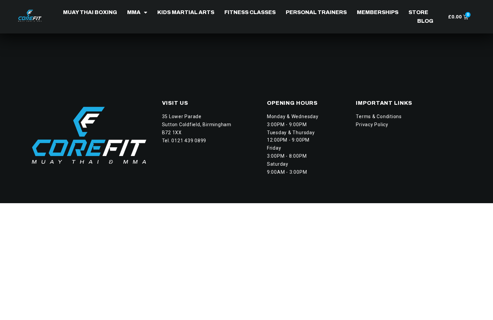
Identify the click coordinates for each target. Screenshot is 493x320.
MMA (134, 12)
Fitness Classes (250, 12)
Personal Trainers (316, 12)
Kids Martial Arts (185, 12)
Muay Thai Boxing (90, 12)
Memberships (377, 12)
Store (418, 12)
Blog (425, 21)
